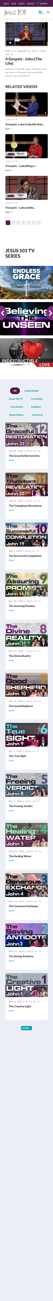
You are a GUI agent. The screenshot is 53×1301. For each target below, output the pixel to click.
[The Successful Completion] (26, 535)
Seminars (36, 406)
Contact (31, 3)
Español (43, 3)
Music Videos (16, 414)
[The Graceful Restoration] (26, 435)
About (6, 3)
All (15, 390)
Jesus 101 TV (11, 120)
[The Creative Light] (26, 985)
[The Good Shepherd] (26, 685)
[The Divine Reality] (26, 635)
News (13, 3)
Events (21, 3)
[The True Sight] (26, 735)
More (25, 1028)
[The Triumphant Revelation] (26, 485)
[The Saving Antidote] (26, 935)
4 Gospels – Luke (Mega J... (21, 165)
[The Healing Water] (26, 835)
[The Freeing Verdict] (26, 785)
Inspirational (31, 390)
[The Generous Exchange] (26, 885)
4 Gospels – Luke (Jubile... (20, 207)
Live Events (17, 406)
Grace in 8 (37, 414)
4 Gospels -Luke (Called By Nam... (24, 124)
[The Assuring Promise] (26, 585)
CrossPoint (37, 398)
